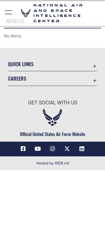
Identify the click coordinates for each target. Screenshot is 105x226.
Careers (17, 78)
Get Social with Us (52, 103)
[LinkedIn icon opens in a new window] (82, 149)
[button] (9, 13)
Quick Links (20, 64)
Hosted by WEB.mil (52, 163)
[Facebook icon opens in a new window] (23, 149)
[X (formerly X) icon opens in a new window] (67, 149)
